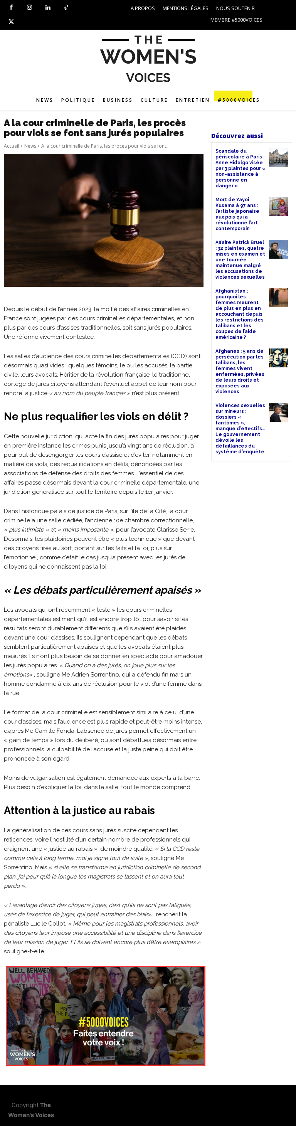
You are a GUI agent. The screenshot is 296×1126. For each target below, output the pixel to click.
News (30, 146)
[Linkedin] (47, 7)
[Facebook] (11, 7)
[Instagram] (29, 7)
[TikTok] (66, 7)
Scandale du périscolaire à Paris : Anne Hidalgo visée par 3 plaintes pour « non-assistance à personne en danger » (240, 168)
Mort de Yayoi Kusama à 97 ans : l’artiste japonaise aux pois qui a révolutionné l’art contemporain (237, 214)
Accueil (11, 146)
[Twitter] (11, 22)
